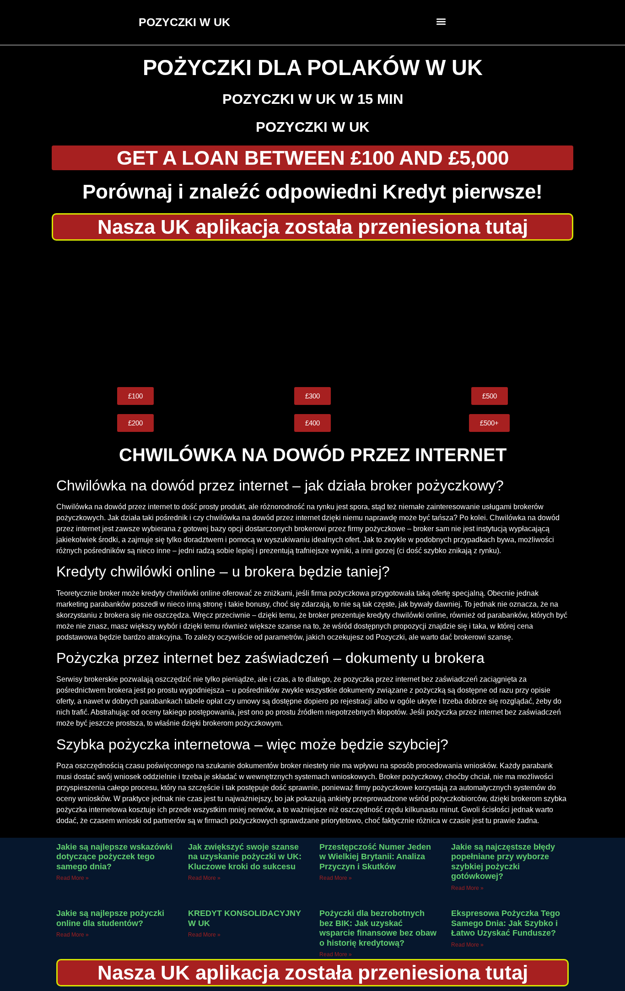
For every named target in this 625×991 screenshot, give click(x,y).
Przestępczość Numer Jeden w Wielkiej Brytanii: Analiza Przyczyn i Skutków (375, 856)
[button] (441, 21)
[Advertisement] (312, 314)
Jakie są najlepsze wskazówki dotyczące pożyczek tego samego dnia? (114, 856)
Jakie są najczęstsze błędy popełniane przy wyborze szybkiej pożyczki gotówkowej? (503, 861)
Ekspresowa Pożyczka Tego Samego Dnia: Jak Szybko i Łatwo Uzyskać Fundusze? (505, 923)
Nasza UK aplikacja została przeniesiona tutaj (312, 226)
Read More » (72, 878)
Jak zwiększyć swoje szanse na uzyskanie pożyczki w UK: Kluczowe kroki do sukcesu (245, 856)
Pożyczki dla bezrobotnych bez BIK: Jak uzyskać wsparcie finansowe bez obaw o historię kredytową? (377, 928)
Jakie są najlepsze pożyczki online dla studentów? (110, 918)
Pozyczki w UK (312, 127)
